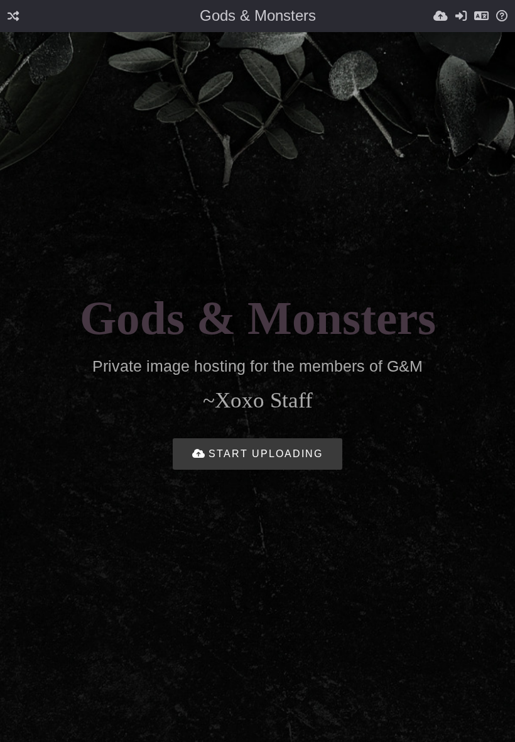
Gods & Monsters (258, 15)
